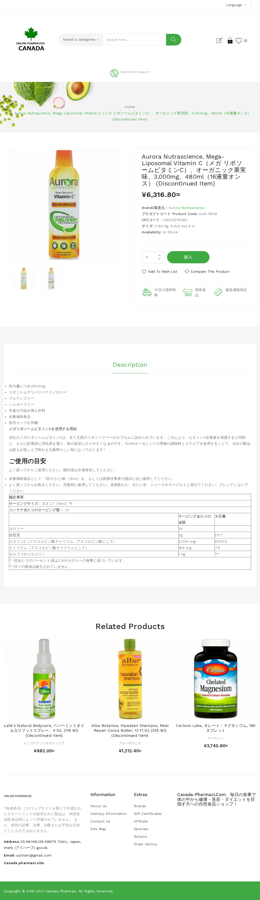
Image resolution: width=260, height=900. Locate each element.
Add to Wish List (162, 271)
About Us (98, 806)
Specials (141, 829)
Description (129, 364)
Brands (140, 806)
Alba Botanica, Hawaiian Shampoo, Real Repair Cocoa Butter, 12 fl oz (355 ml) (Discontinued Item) (130, 730)
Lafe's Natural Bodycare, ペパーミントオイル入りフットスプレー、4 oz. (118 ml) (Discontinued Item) (44, 730)
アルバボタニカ (130, 743)
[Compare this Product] (54, 714)
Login (230, 40)
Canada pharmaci (60, 891)
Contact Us (100, 821)
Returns (140, 836)
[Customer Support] (130, 76)
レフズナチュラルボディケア (44, 743)
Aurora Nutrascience (186, 208)
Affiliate (141, 821)
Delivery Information (108, 814)
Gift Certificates (148, 814)
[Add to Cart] (34, 714)
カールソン (215, 738)
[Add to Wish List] (44, 714)
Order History (145, 844)
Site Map (98, 829)
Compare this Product (210, 271)
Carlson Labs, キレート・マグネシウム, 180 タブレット (215, 728)
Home (130, 107)
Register (221, 40)
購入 (188, 257)
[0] (239, 40)
